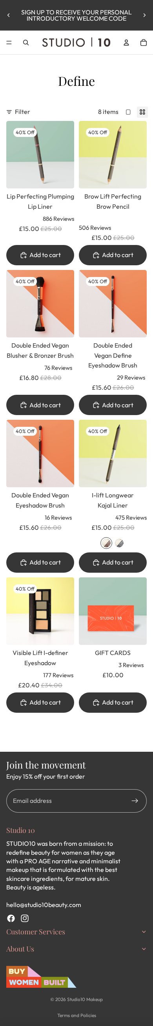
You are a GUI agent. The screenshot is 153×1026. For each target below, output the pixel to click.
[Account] (126, 42)
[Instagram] (24, 918)
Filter (22, 111)
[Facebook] (11, 918)
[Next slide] (144, 15)
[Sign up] (135, 801)
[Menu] (9, 42)
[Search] (26, 42)
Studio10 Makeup (85, 999)
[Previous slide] (8, 15)
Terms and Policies (76, 1015)
